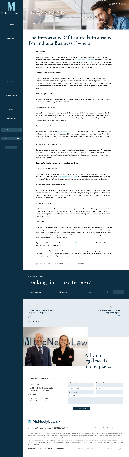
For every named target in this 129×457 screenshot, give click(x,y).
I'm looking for (7, 130)
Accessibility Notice (109, 449)
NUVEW (77, 449)
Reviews (11, 109)
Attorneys (11, 38)
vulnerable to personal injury (68, 131)
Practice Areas (81, 428)
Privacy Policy (119, 449)
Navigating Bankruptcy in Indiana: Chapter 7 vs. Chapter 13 (42, 311)
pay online (12, 147)
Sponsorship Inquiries (12, 138)
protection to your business (67, 177)
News (50, 263)
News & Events (11, 95)
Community (11, 81)
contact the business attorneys (81, 243)
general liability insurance (85, 60)
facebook (65, 263)
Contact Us (11, 118)
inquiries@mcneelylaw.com (40, 428)
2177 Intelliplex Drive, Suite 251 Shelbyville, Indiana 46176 (41, 389)
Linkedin (80, 263)
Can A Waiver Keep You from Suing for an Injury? (108, 311)
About (11, 24)
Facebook (32, 449)
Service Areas (90, 428)
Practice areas (11, 52)
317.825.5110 (118, 4)
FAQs (11, 67)
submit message (82, 408)
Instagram (60, 449)
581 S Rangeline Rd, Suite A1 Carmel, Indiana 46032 (40, 399)
